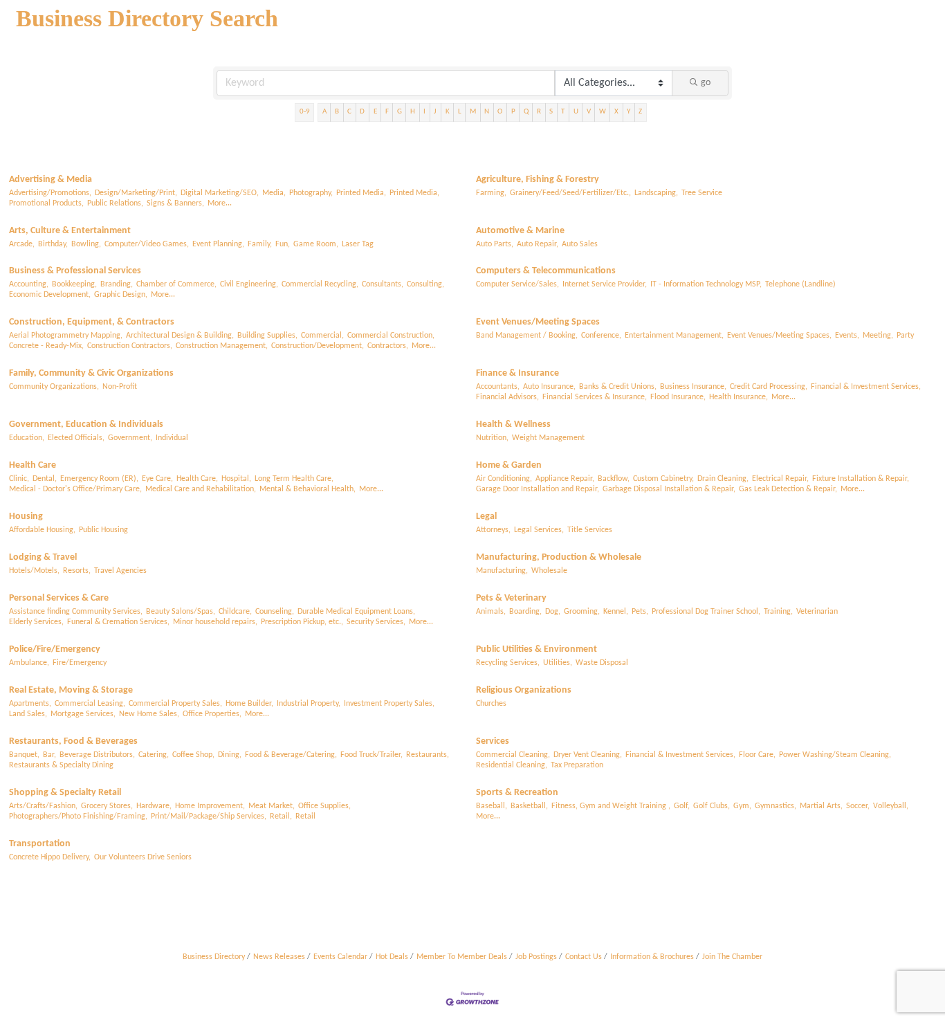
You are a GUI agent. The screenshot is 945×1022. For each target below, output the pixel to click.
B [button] (337, 112)
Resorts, (77, 571)
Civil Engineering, (249, 284)
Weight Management (548, 438)
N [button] (486, 112)
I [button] (424, 112)
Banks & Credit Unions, (618, 387)
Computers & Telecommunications (546, 271)
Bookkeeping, (74, 284)
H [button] (412, 112)
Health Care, (197, 479)
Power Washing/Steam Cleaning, (835, 755)
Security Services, (376, 622)
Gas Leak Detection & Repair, (788, 489)
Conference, (601, 335)
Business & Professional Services (75, 271)
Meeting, (878, 335)
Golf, (682, 806)
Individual (172, 438)
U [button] (576, 112)
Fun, (282, 244)
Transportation (40, 844)
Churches (491, 704)
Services (492, 741)
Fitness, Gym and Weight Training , (610, 806)
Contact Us (583, 957)
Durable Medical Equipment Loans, (356, 612)
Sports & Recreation (517, 792)
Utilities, (557, 663)
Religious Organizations (523, 690)
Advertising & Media (50, 179)
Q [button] (526, 112)
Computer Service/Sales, (517, 284)
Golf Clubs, (711, 806)
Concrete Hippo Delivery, (50, 857)
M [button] (473, 112)
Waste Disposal (602, 663)
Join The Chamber (732, 957)
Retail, (281, 816)
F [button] (387, 112)
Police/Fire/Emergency (54, 649)
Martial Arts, (821, 806)
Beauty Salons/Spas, (180, 612)
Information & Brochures (652, 957)
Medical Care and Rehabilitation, (200, 489)
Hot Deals (392, 957)
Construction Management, (222, 346)
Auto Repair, (537, 244)
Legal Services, (539, 530)
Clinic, (19, 479)
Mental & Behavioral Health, (307, 489)
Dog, (552, 612)
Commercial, (322, 335)
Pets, (640, 612)
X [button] (616, 112)
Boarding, (525, 612)
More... (220, 203)
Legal (486, 516)
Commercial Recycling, (320, 284)
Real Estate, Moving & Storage (71, 690)
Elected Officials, (76, 438)
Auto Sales (580, 244)
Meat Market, (271, 806)
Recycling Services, (508, 663)
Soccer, (858, 806)
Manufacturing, (502, 571)
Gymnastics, (775, 806)
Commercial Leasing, (90, 704)
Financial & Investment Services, (866, 387)
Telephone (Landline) (800, 284)
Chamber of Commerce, (176, 284)
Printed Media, (361, 193)
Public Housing (103, 530)
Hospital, (236, 479)
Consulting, (425, 284)
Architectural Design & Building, (180, 335)
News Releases (279, 957)
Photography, (311, 193)
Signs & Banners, (175, 203)
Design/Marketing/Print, (136, 193)
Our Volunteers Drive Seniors (143, 857)
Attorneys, (493, 530)
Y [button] (628, 112)
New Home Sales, (149, 714)
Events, (847, 335)
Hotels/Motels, (34, 571)
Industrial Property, (308, 704)
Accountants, (498, 387)
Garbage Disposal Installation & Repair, (669, 489)
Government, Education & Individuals (86, 424)
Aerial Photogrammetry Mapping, (65, 335)
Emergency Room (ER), (99, 479)
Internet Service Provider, (604, 284)
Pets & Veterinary (511, 598)
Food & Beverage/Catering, (291, 755)
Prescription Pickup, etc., (302, 622)
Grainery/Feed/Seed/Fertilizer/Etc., (570, 193)
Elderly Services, (36, 622)
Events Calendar (340, 957)
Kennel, (615, 612)
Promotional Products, (46, 203)
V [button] (589, 112)
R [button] (539, 112)
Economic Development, (50, 295)
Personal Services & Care (59, 598)
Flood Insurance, (678, 397)
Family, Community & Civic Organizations (91, 373)
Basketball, (529, 806)
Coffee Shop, (193, 755)
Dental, (45, 479)
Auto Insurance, (549, 387)
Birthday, (53, 244)
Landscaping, (656, 193)
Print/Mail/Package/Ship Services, (208, 816)
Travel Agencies (120, 571)
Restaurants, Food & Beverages (73, 741)
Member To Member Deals (461, 957)
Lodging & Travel (43, 557)
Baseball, (491, 806)
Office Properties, (212, 714)
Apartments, (30, 704)
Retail (305, 816)
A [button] (324, 112)
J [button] (435, 112)
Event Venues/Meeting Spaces (538, 322)
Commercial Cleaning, (513, 755)
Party (905, 335)
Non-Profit (119, 387)
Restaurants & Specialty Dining (61, 765)
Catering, (153, 755)
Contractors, (387, 346)
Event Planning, (218, 244)
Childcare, (235, 612)
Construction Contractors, (129, 346)
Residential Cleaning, (511, 765)
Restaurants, (427, 755)
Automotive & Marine (520, 231)
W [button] (602, 112)
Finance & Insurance (517, 373)
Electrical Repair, (780, 479)
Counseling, (274, 612)
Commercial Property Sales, (175, 704)
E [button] (375, 112)
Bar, (49, 755)
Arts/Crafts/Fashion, (43, 806)
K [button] (448, 112)
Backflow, (614, 479)
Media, (274, 193)
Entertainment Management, (674, 335)
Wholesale (549, 571)
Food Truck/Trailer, (371, 755)
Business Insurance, (693, 387)
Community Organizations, (54, 387)
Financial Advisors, (507, 397)
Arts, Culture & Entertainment (70, 231)
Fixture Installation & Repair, (860, 479)
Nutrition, (492, 438)
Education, (26, 438)
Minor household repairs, (215, 622)
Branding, (116, 284)
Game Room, (315, 244)
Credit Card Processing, (768, 387)
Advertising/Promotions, (50, 193)
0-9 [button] (305, 112)
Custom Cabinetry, (663, 479)
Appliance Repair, (564, 479)
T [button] (563, 112)
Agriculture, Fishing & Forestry (537, 179)
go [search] (705, 82)
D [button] (362, 112)
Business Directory (214, 957)
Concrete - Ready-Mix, (46, 346)
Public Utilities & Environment (536, 649)
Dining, (229, 755)
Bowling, (86, 244)
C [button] (349, 112)
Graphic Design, (120, 295)
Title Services (589, 530)
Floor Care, (757, 755)
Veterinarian (817, 612)
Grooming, (582, 612)
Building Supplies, (267, 335)
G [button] (399, 112)
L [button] (459, 112)
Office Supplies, (324, 806)
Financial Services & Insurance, (594, 397)
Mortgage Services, (83, 714)
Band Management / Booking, (527, 335)
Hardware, (154, 806)
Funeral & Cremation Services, (118, 622)
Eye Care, (157, 479)
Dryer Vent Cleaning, (587, 755)
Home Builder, (249, 704)
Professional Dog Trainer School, (706, 612)
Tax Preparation (577, 765)
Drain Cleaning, (723, 479)
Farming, (491, 193)
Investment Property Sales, (389, 704)
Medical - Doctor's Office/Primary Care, (75, 489)
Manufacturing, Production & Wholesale (558, 557)
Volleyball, (890, 806)
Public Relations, (115, 203)
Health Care (32, 465)
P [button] (513, 112)
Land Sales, (28, 714)
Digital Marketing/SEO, (220, 193)
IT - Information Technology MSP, (706, 284)
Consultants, (382, 284)
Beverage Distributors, (97, 755)
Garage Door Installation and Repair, (537, 489)
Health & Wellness (513, 424)
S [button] (551, 112)
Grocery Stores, (107, 806)
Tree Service (701, 193)
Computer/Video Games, (146, 244)
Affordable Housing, (42, 530)
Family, (260, 244)
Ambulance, (29, 663)
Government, (130, 438)
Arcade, (22, 244)
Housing (26, 516)
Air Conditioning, (504, 479)
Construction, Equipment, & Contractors (91, 322)
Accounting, (28, 284)
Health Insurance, (738, 397)
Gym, (742, 806)
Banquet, (24, 755)
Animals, (491, 612)
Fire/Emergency (80, 663)
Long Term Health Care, (294, 479)
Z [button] (640, 112)
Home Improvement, (210, 806)
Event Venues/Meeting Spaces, (779, 335)
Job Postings (536, 957)
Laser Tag (358, 244)
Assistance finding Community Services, (76, 612)
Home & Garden (509, 465)
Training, (778, 612)
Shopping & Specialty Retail (65, 792)
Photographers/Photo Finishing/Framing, (78, 816)
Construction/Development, (317, 346)
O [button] (499, 112)
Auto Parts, (494, 244)
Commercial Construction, (390, 335)
